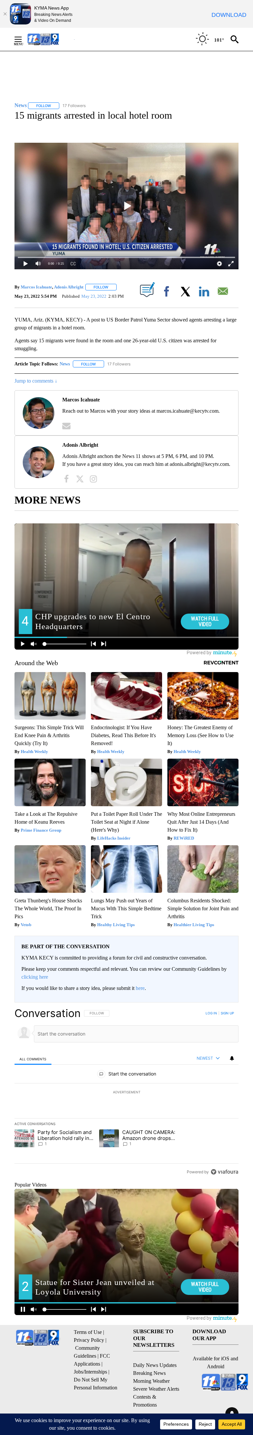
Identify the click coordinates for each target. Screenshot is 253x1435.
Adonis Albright (68, 286)
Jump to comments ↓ (35, 381)
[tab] (32, 1058)
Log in (211, 1013)
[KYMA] (50, 39)
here (140, 988)
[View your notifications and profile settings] (232, 1058)
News (65, 363)
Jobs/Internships (90, 1372)
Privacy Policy (89, 1340)
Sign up (227, 1013)
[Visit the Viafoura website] (225, 1172)
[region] (126, 1092)
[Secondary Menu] (23, 39)
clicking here (34, 977)
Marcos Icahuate (36, 286)
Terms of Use (88, 1332)
